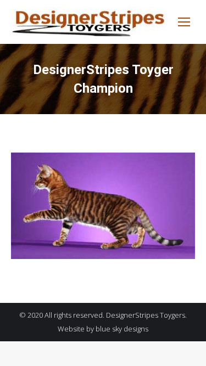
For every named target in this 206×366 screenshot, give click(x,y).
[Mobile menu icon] (184, 22)
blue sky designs (122, 329)
